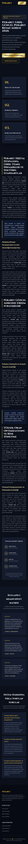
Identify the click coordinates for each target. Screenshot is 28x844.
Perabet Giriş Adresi (6, 825)
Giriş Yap (22, 3)
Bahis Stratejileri (5, 813)
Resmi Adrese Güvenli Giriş (13, 55)
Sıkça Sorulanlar (5, 816)
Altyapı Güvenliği (5, 811)
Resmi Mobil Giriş (6, 828)
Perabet (7, 3)
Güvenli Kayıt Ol (5, 831)
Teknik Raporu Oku (11, 61)
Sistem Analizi (5, 808)
